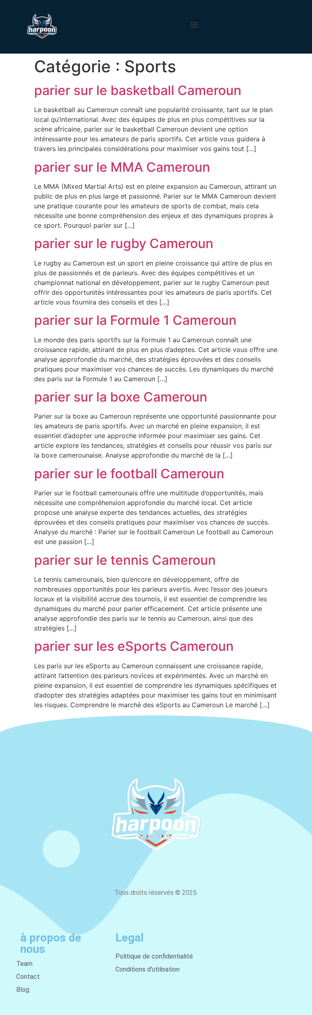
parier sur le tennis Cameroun (125, 560)
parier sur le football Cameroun (129, 474)
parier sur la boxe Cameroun (120, 397)
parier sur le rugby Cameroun (123, 243)
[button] (194, 24)
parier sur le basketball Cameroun (137, 90)
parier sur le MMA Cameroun (122, 167)
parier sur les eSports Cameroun (134, 646)
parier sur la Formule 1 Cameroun (135, 320)
